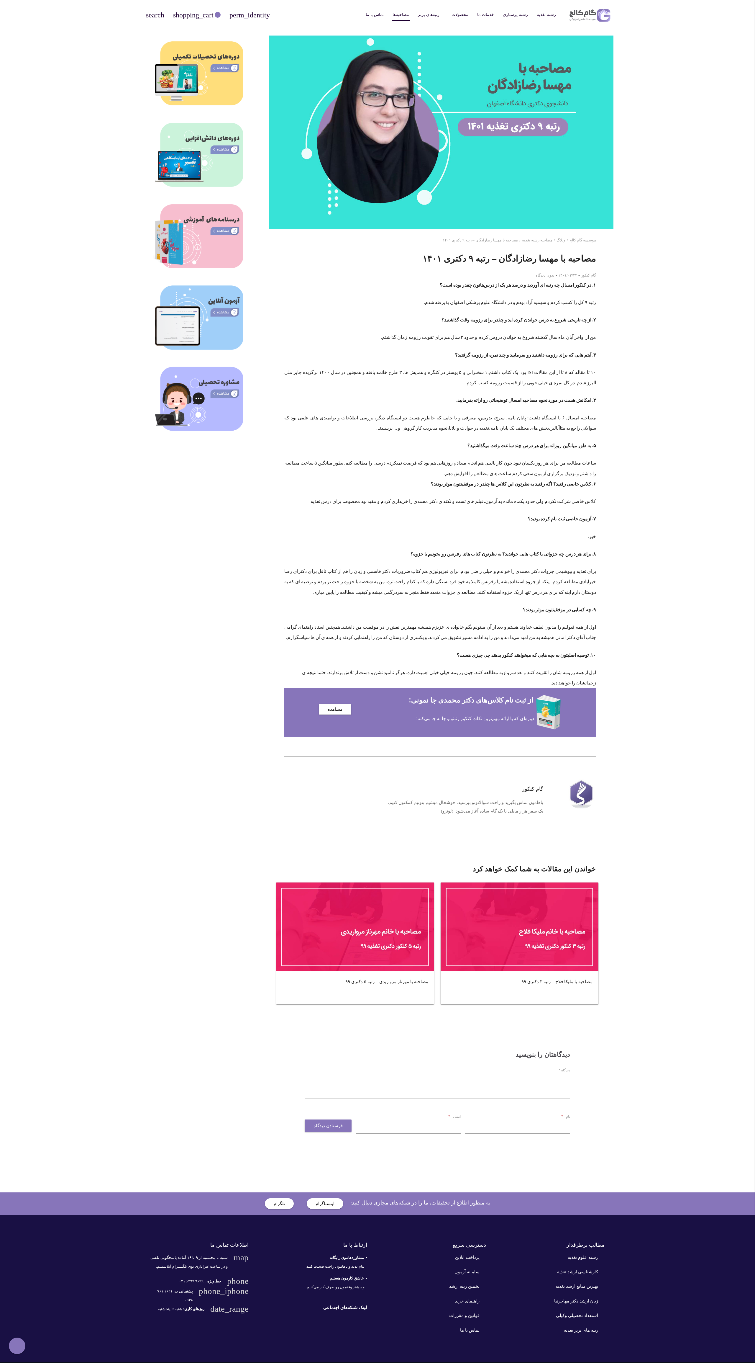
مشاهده (335, 709)
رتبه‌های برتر (428, 14)
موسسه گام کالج (582, 240)
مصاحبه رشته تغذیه (537, 240)
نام (565, 1116)
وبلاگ (561, 240)
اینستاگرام (325, 1203)
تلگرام (279, 1203)
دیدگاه (564, 1070)
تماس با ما (375, 14)
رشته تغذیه (546, 14)
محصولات (460, 14)
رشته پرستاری (515, 14)
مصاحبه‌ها (401, 14)
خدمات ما (485, 14)
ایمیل (454, 1116)
